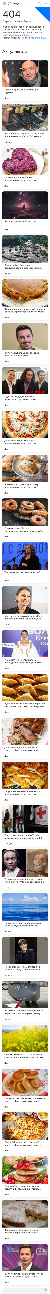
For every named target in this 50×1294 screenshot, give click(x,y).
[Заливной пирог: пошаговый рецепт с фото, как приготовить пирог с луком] (25, 299)
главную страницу (35, 37)
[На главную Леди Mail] (15, 3)
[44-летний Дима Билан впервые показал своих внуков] (25, 343)
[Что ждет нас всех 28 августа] (25, 212)
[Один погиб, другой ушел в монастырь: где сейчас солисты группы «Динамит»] (25, 387)
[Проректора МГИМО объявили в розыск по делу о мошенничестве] (25, 957)
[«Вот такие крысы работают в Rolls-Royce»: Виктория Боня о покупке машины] (25, 606)
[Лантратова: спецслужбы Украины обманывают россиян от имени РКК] (25, 826)
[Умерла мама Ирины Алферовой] (25, 562)
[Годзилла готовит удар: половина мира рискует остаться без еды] (25, 913)
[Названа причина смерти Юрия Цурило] (25, 80)
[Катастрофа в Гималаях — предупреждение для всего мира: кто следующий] (25, 255)
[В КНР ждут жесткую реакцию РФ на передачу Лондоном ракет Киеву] (25, 1001)
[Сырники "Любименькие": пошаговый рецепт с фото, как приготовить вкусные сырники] (25, 1089)
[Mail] (9, 3)
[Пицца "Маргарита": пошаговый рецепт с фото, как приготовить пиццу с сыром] (25, 1133)
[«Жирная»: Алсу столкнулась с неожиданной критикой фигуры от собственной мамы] (25, 650)
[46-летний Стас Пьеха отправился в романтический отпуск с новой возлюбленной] (25, 1264)
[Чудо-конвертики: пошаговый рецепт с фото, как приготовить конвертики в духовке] (25, 694)
